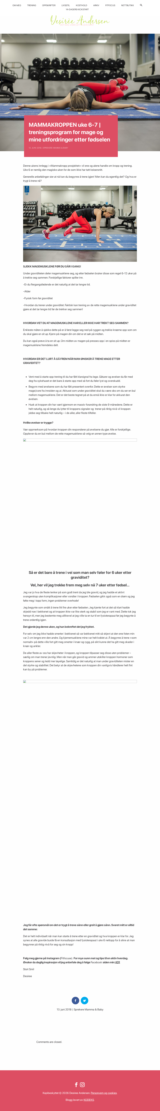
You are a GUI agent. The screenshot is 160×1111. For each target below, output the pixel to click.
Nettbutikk (127, 5)
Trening (31, 5)
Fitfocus (110, 5)
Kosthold (81, 5)
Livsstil (66, 5)
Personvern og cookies (104, 1093)
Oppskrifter (48, 5)
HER (117, 962)
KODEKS (89, 1099)
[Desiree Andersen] (80, 19)
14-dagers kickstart (77, 9)
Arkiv (96, 5)
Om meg (16, 5)
